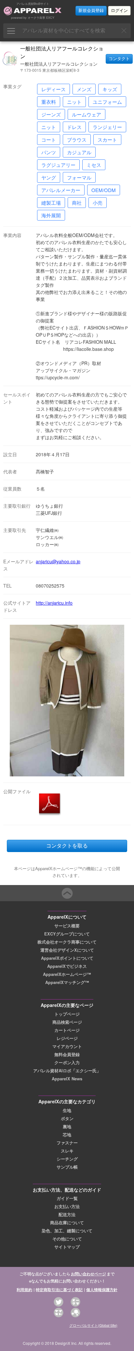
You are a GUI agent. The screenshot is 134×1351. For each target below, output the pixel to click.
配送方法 (67, 1214)
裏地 (67, 1126)
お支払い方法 (67, 1206)
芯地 (67, 1135)
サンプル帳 (67, 1167)
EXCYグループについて (67, 934)
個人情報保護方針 (101, 1289)
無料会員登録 (67, 1054)
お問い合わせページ (88, 1274)
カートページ (67, 1030)
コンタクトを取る (67, 845)
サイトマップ (67, 1247)
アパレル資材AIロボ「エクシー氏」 (67, 1071)
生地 (67, 1110)
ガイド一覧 (67, 1198)
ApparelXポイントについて (67, 958)
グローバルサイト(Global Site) (93, 1325)
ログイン (119, 10)
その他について (67, 1239)
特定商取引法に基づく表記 (59, 1289)
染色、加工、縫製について (67, 1231)
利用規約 (24, 1289)
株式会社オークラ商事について (67, 942)
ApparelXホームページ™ (67, 974)
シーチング (67, 1159)
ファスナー (67, 1143)
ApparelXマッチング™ (67, 982)
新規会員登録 (91, 10)
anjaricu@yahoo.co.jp (58, 561)
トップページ (67, 1014)
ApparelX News (67, 1079)
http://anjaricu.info (54, 603)
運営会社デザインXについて (67, 950)
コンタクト (119, 58)
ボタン (67, 1118)
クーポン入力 (67, 1062)
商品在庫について (67, 1223)
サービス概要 (67, 926)
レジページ (67, 1038)
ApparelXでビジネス (67, 966)
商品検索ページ (67, 1022)
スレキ (67, 1151)
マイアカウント (67, 1046)
